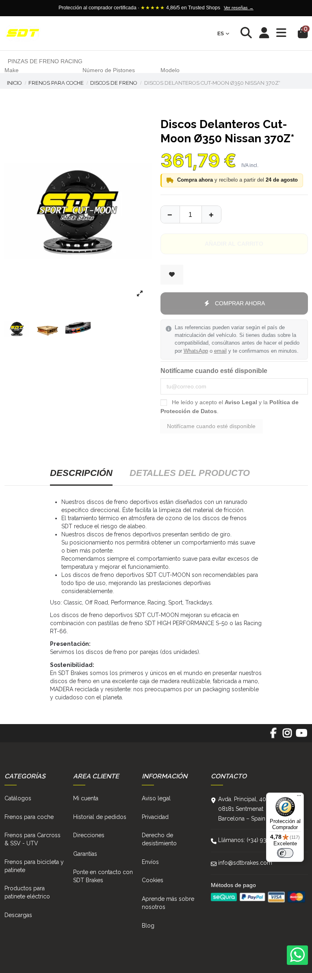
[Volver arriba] (211, 214)
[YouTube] (301, 736)
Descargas (18, 915)
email (220, 351)
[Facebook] (273, 736)
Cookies (152, 880)
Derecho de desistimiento (159, 839)
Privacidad (155, 817)
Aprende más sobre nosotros (168, 903)
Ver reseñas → (239, 7)
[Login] (264, 33)
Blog (148, 925)
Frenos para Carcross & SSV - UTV (32, 839)
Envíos (150, 862)
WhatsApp (196, 351)
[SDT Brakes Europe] (22, 33)
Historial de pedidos (99, 817)
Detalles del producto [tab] (190, 473)
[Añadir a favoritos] (171, 275)
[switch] (285, 853)
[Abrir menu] (281, 33)
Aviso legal (156, 798)
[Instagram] (287, 736)
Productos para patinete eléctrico (27, 892)
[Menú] (299, 797)
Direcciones (88, 835)
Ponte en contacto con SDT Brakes (103, 876)
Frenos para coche (29, 817)
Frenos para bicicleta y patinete (34, 866)
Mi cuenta (85, 798)
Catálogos (17, 798)
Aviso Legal (241, 402)
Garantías (85, 854)
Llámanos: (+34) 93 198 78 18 (255, 840)
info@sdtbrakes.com (245, 862)
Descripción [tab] (81, 473)
